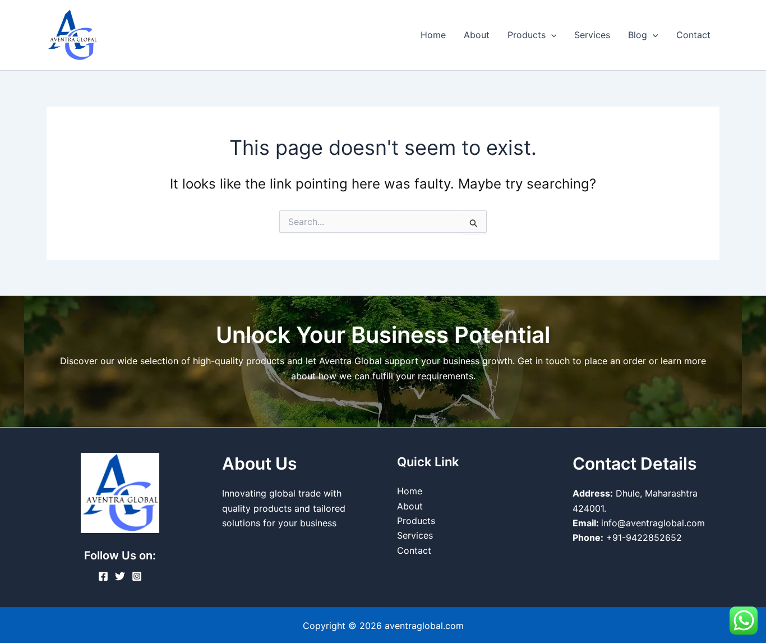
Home (433, 34)
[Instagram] (137, 576)
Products (526, 34)
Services (592, 34)
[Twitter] (120, 576)
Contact (693, 34)
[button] (551, 34)
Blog (637, 34)
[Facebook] (103, 576)
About (477, 34)
